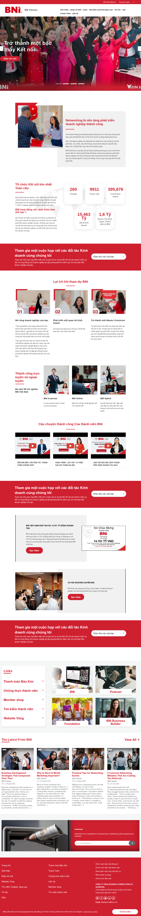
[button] (1, 48)
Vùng (85, 10)
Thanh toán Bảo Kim (19, 681)
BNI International (109, 2)
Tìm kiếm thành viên (18, 709)
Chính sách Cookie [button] (90, 912)
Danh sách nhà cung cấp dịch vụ (108, 871)
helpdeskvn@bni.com (109, 902)
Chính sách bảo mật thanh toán (108, 867)
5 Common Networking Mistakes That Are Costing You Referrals (121, 775)
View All (131, 739)
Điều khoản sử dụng (103, 874)
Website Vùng (14, 718)
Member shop (14, 699)
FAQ (123, 10)
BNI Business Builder (115, 722)
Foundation (72, 724)
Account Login (124, 2)
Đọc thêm (34, 550)
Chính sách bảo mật (103, 878)
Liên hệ (75, 13)
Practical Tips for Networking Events (87, 774)
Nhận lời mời (75, 10)
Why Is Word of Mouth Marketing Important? (48, 774)
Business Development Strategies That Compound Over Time (16, 775)
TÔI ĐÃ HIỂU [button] (125, 912)
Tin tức (117, 10)
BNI (72, 692)
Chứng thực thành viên (21, 690)
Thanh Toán (65, 13)
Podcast (115, 692)
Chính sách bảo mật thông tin (107, 864)
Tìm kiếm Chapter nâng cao (101, 10)
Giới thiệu (64, 10)
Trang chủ (6, 865)
